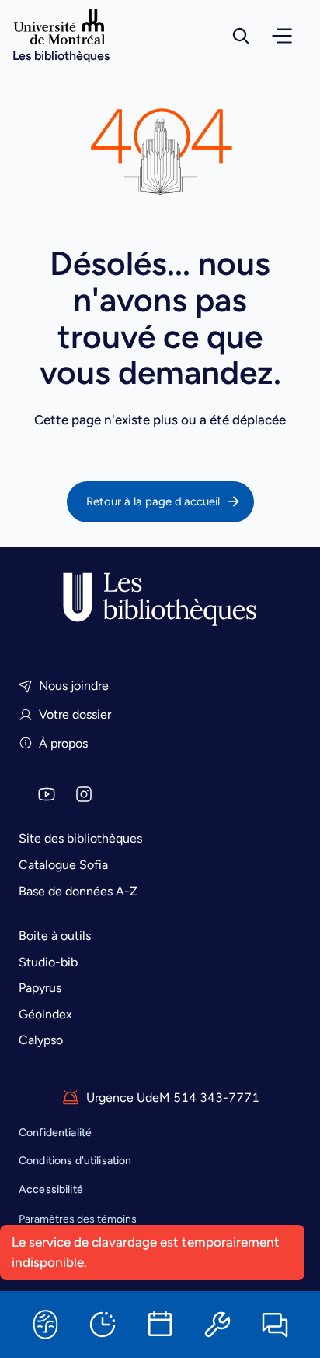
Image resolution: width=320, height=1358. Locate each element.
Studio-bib (48, 962)
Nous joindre (74, 685)
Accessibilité (51, 1189)
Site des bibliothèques (80, 838)
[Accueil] (160, 599)
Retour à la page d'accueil (153, 501)
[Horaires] (102, 1324)
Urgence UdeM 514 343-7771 (172, 1097)
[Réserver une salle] (160, 1324)
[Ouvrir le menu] (282, 35)
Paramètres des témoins (78, 1219)
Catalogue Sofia (63, 864)
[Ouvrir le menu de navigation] (282, 36)
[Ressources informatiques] (217, 1324)
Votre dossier (75, 714)
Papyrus (40, 987)
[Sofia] (45, 1324)
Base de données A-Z (78, 891)
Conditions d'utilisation (75, 1160)
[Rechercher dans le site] (240, 35)
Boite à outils (55, 935)
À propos (63, 743)
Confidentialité (55, 1132)
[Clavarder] (275, 1324)
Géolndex (45, 1014)
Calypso (41, 1040)
